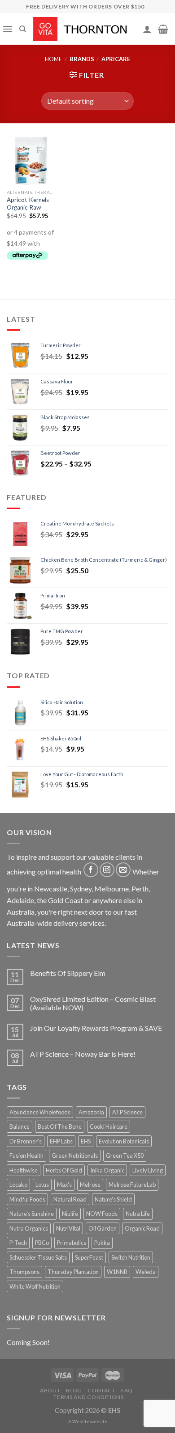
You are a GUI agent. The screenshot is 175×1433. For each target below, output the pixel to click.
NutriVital (68, 1228)
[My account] (147, 29)
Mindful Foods (27, 1199)
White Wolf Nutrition (35, 1286)
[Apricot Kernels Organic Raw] (31, 161)
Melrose (90, 1184)
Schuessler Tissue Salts (38, 1257)
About (50, 1390)
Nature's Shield (113, 1199)
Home (53, 59)
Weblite (80, 1421)
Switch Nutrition (130, 1257)
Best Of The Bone (60, 1126)
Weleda (146, 1271)
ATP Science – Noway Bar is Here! (83, 1054)
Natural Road (70, 1199)
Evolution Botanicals (124, 1141)
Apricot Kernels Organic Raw (28, 203)
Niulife (70, 1213)
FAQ (127, 1390)
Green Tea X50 (125, 1155)
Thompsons (24, 1271)
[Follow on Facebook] (90, 869)
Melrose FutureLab (132, 1184)
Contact (101, 1390)
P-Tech (18, 1242)
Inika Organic (107, 1170)
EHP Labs (61, 1141)
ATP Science (127, 1112)
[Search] (22, 29)
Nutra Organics (28, 1228)
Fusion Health (26, 1155)
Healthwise (23, 1170)
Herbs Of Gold (64, 1170)
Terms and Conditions (88, 1397)
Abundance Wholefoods (39, 1112)
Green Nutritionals (75, 1155)
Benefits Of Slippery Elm (67, 973)
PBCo (42, 1242)
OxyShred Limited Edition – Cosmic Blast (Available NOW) (93, 1003)
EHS (86, 1141)
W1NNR (117, 1271)
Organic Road (142, 1228)
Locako (18, 1184)
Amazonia (91, 1112)
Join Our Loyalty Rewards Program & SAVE (96, 1028)
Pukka (102, 1242)
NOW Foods (102, 1213)
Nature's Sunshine (31, 1213)
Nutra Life (138, 1213)
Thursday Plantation (73, 1271)
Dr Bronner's (25, 1141)
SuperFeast (89, 1257)
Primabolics (71, 1242)
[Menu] (7, 29)
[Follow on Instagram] (107, 869)
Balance (19, 1126)
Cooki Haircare (108, 1126)
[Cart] (163, 29)
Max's (64, 1184)
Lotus (42, 1184)
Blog (74, 1390)
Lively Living (147, 1170)
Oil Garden (102, 1228)
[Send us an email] (123, 869)
